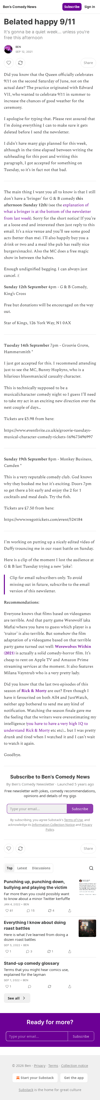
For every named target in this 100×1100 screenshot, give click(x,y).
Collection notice (74, 1065)
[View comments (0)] (29, 986)
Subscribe (72, 7)
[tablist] (28, 868)
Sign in (89, 7)
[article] (50, 896)
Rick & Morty (34, 691)
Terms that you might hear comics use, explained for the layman (36, 972)
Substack (26, 1089)
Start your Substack (37, 1077)
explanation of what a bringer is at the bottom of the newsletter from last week (47, 211)
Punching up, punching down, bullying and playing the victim (35, 884)
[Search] (91, 868)
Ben (18, 47)
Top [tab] (9, 868)
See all (14, 998)
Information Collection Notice (53, 824)
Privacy (39, 1065)
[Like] (9, 63)
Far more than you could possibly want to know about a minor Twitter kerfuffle (37, 896)
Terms (53, 1065)
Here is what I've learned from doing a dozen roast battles (36, 937)
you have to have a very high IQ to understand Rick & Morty (46, 727)
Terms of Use (73, 820)
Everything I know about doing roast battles (35, 925)
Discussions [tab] (41, 868)
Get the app (74, 1077)
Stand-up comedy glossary (31, 963)
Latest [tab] (22, 868)
